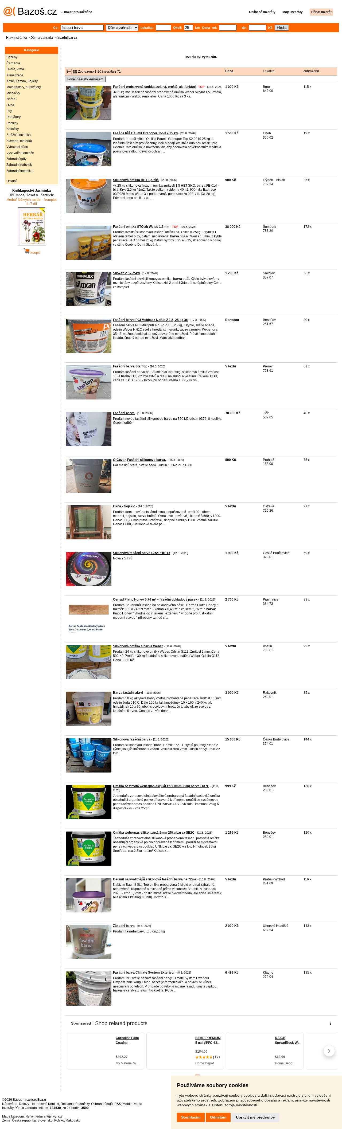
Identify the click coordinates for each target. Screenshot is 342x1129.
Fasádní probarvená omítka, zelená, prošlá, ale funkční (154, 87)
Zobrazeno (311, 71)
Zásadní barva (124, 926)
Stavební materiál (19, 141)
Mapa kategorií (13, 1116)
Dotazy (24, 1104)
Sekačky (12, 129)
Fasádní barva (124, 413)
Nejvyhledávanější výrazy (44, 1116)
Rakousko (73, 1120)
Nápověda (9, 1104)
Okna (10, 105)
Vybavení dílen (17, 147)
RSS (117, 1104)
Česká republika (24, 1120)
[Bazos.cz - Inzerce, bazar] (30, 15)
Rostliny (12, 123)
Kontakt (53, 1104)
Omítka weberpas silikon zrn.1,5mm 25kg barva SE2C (154, 832)
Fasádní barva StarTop (130, 366)
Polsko (59, 1120)
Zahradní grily (16, 159)
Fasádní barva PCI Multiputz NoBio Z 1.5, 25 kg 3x (150, 320)
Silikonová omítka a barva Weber (138, 646)
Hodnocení (38, 1104)
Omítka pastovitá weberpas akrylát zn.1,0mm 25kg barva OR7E (161, 786)
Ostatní (11, 181)
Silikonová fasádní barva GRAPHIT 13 (141, 553)
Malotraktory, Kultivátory (23, 87)
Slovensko (45, 1120)
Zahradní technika (19, 171)
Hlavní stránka (16, 38)
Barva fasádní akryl (128, 693)
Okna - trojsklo (124, 506)
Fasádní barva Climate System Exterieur (144, 972)
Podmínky (82, 1104)
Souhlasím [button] (190, 1117)
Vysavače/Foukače (20, 153)
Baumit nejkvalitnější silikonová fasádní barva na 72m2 (155, 879)
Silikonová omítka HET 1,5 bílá (136, 180)
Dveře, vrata (15, 69)
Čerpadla (13, 63)
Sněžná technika (18, 135)
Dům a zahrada (41, 38)
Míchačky (13, 93)
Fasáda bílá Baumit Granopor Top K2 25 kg (145, 133)
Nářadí (11, 99)
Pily (9, 111)
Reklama (67, 1104)
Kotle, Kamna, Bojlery (22, 81)
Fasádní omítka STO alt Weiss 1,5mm (141, 227)
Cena (229, 71)
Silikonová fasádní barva (131, 739)
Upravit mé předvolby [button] (255, 1117)
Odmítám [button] (218, 1117)
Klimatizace (14, 75)
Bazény (11, 57)
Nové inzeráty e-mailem (85, 79)
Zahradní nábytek (19, 165)
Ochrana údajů (102, 1104)
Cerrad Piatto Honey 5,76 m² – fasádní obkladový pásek (155, 599)
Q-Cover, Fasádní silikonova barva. (139, 460)
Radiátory (13, 117)
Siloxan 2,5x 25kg (126, 273)
